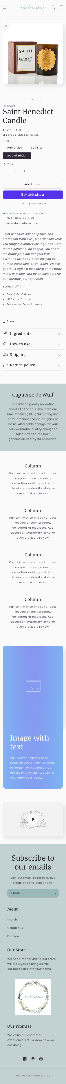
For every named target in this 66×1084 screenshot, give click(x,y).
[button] (5, 7)
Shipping (8, 135)
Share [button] (11, 321)
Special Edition (16, 155)
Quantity (8, 163)
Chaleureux (27, 1076)
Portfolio (13, 936)
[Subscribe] (54, 893)
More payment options (33, 203)
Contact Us (15, 928)
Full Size (37, 147)
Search (12, 919)
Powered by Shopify (41, 1076)
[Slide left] (25, 99)
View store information (22, 223)
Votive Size (14, 147)
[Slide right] (41, 99)
